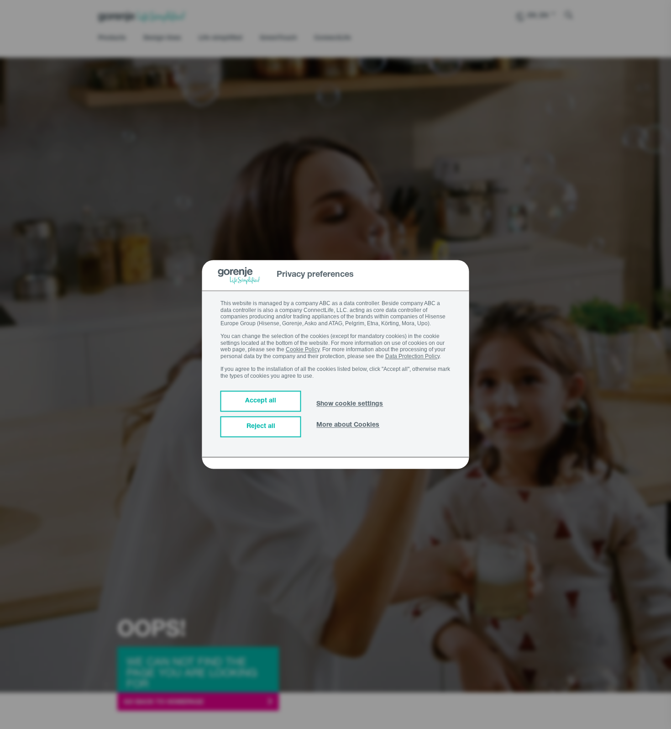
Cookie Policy (303, 350)
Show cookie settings (349, 404)
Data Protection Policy (412, 356)
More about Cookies (347, 426)
